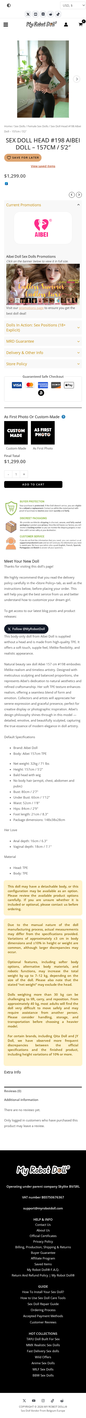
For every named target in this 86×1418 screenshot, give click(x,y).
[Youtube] (35, 14)
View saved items (43, 166)
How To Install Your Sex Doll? (43, 1292)
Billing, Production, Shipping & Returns (43, 1247)
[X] (24, 1400)
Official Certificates (43, 1236)
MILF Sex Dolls (43, 1369)
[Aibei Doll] (43, 227)
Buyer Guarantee (43, 1253)
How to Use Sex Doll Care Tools (43, 1298)
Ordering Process (43, 1310)
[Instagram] (43, 1400)
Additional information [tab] (21, 1100)
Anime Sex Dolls (43, 1363)
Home (8, 126)
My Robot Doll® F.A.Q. (43, 1270)
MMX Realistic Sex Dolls (43, 1345)
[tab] (43, 259)
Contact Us (43, 1225)
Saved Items (43, 1264)
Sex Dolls (19, 126)
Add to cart (33, 484)
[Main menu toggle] (5, 24)
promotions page (31, 308)
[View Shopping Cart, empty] (80, 24)
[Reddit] (50, 14)
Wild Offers (43, 1357)
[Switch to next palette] (8, 5)
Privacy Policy (43, 1241)
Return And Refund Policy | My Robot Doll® (43, 1275)
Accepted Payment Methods (43, 1316)
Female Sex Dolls (38, 126)
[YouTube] (33, 1400)
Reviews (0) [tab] (12, 1091)
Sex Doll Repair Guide (43, 1304)
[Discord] (43, 14)
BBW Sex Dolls (43, 1375)
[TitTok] (52, 1400)
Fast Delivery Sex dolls (43, 1351)
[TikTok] (58, 14)
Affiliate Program (43, 1258)
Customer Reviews (43, 1322)
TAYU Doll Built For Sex (43, 1339)
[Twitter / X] (28, 14)
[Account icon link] (66, 24)
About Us (43, 1230)
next (76, 79)
